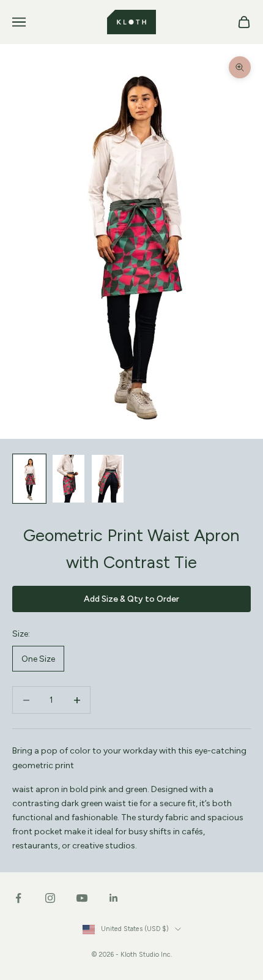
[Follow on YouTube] (82, 898)
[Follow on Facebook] (18, 898)
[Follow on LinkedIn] (114, 898)
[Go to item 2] (68, 479)
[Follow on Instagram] (50, 898)
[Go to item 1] (29, 479)
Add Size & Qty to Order (131, 599)
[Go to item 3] (108, 479)
